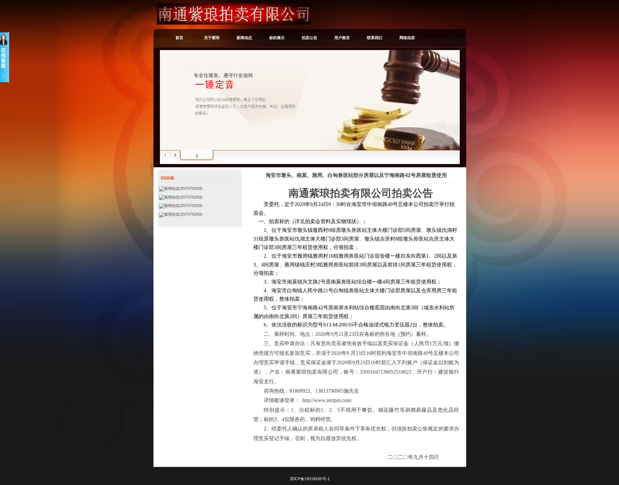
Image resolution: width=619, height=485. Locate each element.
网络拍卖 (407, 38)
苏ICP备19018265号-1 (310, 479)
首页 (179, 38)
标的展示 (277, 38)
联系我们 (374, 38)
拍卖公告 (309, 38)
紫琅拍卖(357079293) (183, 188)
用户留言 (342, 38)
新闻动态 (244, 38)
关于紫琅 (212, 38)
